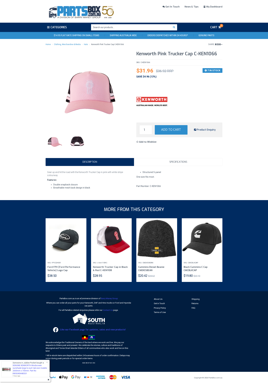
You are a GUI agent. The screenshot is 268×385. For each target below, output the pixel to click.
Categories (59, 27)
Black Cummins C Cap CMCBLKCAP (196, 268)
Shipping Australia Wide (123, 35)
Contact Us (108, 310)
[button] (146, 142)
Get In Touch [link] (159, 303)
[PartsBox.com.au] (81, 11)
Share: (211, 44)
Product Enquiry (206, 129)
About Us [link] (158, 299)
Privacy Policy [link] (160, 308)
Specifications (178, 161)
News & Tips (191, 6)
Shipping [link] (196, 299)
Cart (216, 27)
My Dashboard (214, 6)
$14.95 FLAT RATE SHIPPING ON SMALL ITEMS (76, 35)
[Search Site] (174, 27)
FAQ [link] (193, 308)
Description (90, 161)
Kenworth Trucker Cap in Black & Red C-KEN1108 (110, 268)
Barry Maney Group (109, 298)
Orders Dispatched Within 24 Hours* (167, 35)
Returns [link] (195, 303)
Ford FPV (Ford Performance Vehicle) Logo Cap (63, 268)
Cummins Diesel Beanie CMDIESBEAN (151, 268)
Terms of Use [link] (160, 312)
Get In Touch (172, 6)
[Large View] (55, 141)
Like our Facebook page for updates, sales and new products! (93, 329)
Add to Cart (171, 130)
